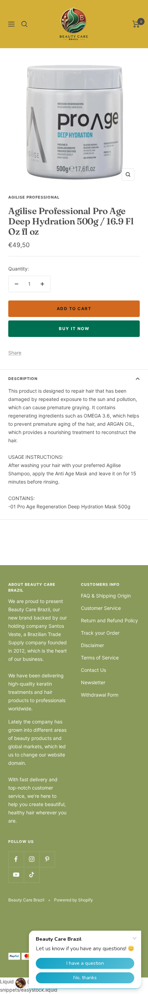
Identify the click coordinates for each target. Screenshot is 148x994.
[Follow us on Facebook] (16, 859)
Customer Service (101, 608)
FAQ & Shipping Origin (106, 596)
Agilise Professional (34, 197)
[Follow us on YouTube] (16, 874)
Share (14, 353)
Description (23, 378)
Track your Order (100, 633)
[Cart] (136, 24)
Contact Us (93, 670)
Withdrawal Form (99, 695)
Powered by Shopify (73, 899)
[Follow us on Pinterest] (47, 859)
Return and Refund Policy (109, 620)
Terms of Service (100, 657)
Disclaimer (92, 645)
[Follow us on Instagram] (31, 859)
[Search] (24, 24)
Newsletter (93, 682)
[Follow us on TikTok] (31, 874)
